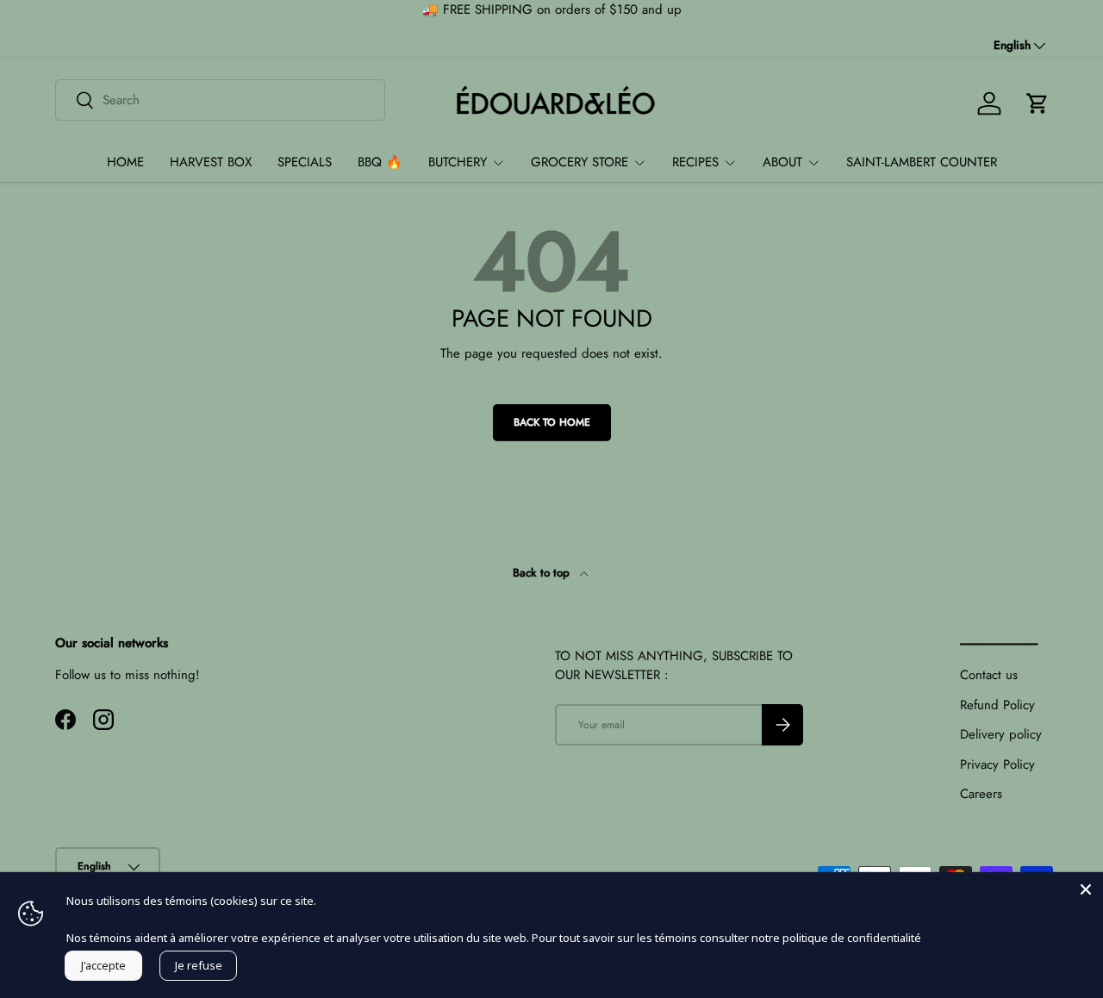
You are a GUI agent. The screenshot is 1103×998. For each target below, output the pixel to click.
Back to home (552, 422)
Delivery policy (1001, 734)
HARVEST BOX (211, 162)
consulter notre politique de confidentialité (810, 937)
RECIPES (695, 162)
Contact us (989, 674)
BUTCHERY (457, 162)
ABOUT (782, 162)
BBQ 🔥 (380, 162)
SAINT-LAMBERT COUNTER (921, 162)
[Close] (1085, 889)
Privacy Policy (997, 764)
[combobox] (220, 100)
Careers (981, 793)
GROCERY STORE (579, 162)
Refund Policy (997, 704)
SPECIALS (304, 162)
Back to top (543, 572)
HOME (125, 162)
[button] (1037, 103)
